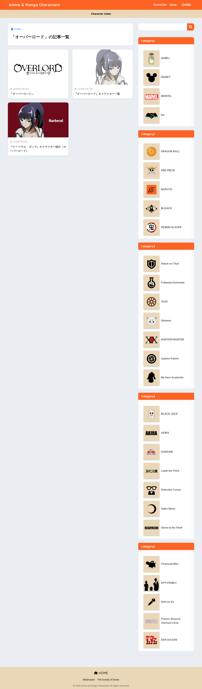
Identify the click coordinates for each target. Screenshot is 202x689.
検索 (190, 27)
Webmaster (89, 679)
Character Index (101, 13)
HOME (103, 673)
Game (173, 4)
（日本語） (186, 4)
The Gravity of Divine (108, 679)
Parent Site (160, 4)
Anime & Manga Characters (34, 5)
